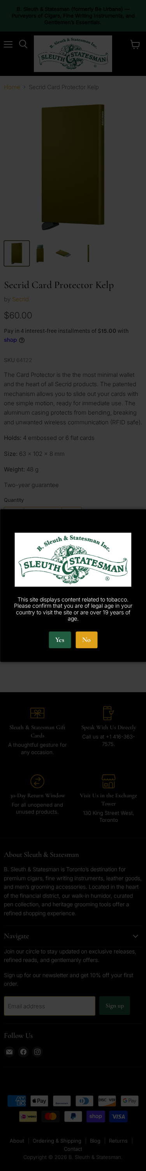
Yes (59, 639)
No (86, 639)
